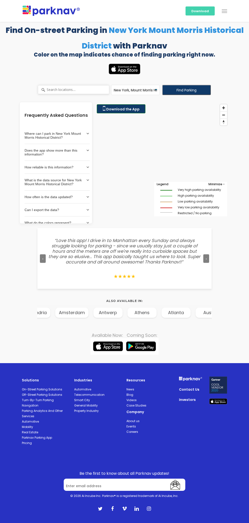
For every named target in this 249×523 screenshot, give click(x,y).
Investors (187, 399)
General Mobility (86, 405)
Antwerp (102, 313)
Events (131, 426)
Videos (131, 400)
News (130, 389)
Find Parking (186, 90)
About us (133, 421)
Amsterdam (66, 313)
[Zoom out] (223, 114)
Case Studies (136, 405)
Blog (129, 395)
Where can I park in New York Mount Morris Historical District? (53, 135)
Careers (132, 432)
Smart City (82, 400)
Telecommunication (89, 395)
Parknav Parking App (37, 438)
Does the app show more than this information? (51, 152)
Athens (136, 313)
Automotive (30, 421)
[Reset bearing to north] (223, 122)
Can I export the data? (42, 210)
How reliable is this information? (49, 167)
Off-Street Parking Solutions (42, 395)
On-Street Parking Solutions (42, 389)
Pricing (27, 443)
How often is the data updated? (49, 197)
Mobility (27, 427)
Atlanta (170, 313)
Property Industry (86, 411)
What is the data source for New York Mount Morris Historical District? (53, 182)
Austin (204, 313)
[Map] (162, 163)
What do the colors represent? (48, 223)
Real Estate (30, 432)
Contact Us (189, 389)
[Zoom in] (223, 107)
